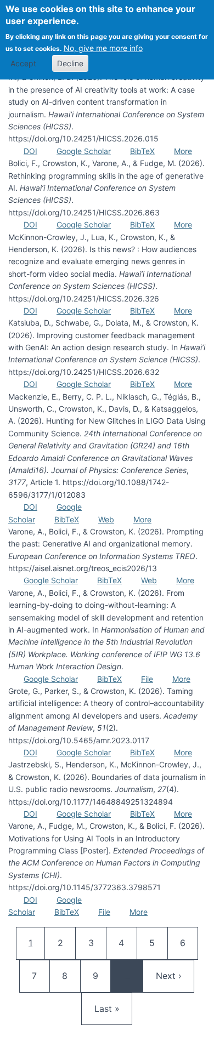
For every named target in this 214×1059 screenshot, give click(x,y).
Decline (70, 63)
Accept (23, 63)
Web (106, 519)
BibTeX (142, 151)
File (147, 679)
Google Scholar (84, 151)
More (183, 151)
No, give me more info (103, 48)
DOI (30, 151)
